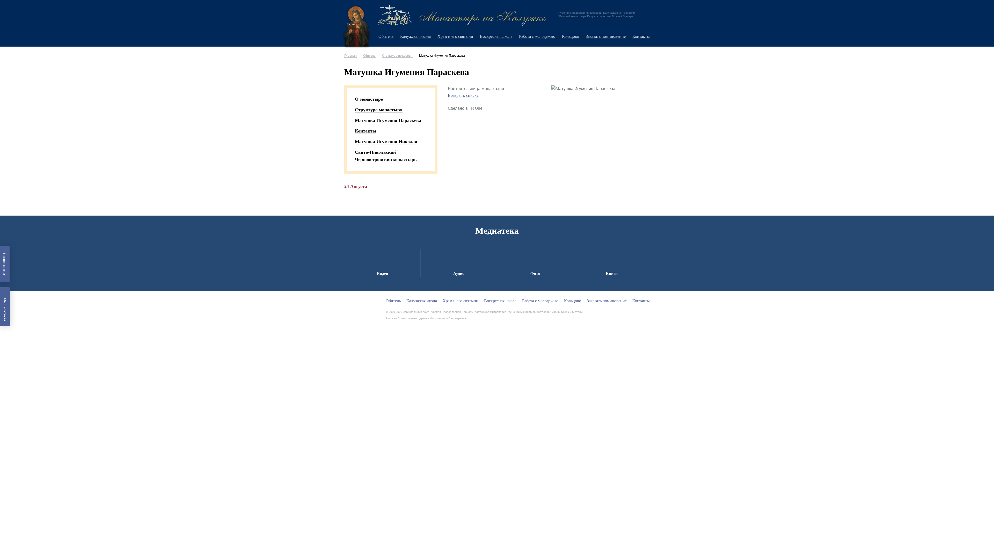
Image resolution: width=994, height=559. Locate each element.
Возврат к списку (463, 95)
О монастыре (369, 99)
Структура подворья (397, 55)
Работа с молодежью (537, 36)
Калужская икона (415, 36)
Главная (350, 55)
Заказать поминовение (606, 36)
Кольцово (570, 36)
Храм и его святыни (455, 36)
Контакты (641, 36)
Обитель (385, 36)
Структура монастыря (379, 109)
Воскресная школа (496, 36)
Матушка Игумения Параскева (388, 120)
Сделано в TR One (465, 108)
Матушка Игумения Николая (386, 141)
